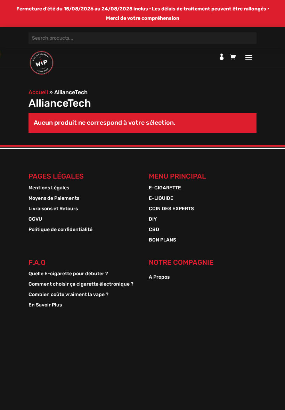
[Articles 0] (234, 58)
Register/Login (222, 57)
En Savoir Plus (45, 305)
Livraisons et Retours (53, 209)
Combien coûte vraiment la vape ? (68, 294)
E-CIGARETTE (165, 188)
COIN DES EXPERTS (171, 209)
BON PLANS (162, 240)
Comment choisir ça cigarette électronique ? (80, 284)
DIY (153, 219)
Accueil (38, 92)
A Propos (159, 277)
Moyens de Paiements (53, 198)
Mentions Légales (48, 188)
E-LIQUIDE (161, 198)
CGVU (35, 219)
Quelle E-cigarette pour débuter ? (68, 274)
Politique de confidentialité (60, 229)
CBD (154, 229)
